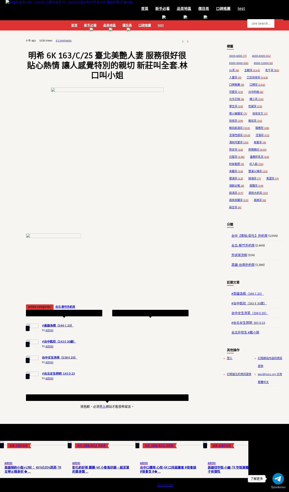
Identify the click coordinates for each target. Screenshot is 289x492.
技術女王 (260, 113)
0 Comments (64, 40)
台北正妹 (236, 99)
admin (49, 330)
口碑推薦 (223, 9)
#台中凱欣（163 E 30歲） (59, 341)
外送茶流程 (239, 255)
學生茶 (236, 106)
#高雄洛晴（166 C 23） (58, 325)
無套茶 (260, 142)
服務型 (262, 128)
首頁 (144, 9)
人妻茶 (235, 77)
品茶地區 (184, 9)
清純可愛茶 (238, 142)
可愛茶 (236, 92)
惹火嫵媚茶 (238, 113)
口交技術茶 (257, 77)
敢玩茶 (255, 121)
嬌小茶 (256, 99)
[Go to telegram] (278, 478)
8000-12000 (263, 63)
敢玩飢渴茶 (239, 128)
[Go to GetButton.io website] (278, 487)
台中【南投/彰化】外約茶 (249, 236)
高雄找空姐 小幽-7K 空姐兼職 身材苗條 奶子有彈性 (237, 470)
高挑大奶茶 (258, 193)
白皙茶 (237, 157)
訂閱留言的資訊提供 (239, 374)
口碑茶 (257, 85)
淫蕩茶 (262, 135)
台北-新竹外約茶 (65, 307)
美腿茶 (236, 171)
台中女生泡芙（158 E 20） (59, 357)
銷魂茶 (254, 178)
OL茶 (234, 70)
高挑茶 (260, 200)
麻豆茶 (235, 207)
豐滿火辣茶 (258, 171)
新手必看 (162, 9)
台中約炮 (255, 92)
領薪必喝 (236, 186)
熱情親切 (257, 150)
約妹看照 (236, 164)
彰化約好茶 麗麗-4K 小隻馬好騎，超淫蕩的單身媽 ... (100, 470)
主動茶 (252, 70)
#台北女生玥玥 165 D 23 (58, 373)
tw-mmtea (165, 485)
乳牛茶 (272, 70)
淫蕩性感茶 (239, 135)
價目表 (203, 9)
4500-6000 (261, 56)
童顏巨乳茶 (259, 157)
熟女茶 (236, 150)
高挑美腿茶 (238, 200)
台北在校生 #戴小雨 (245, 332)
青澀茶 (272, 178)
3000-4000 (238, 56)
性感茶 (255, 106)
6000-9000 (238, 63)
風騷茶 (256, 186)
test (241, 9)
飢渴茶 (236, 193)
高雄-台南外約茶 (243, 265)
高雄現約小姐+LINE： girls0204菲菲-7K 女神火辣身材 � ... (33, 470)
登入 (102, 407)
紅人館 (256, 164)
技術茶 (236, 121)
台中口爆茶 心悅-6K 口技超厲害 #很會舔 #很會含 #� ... (168, 470)
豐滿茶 (236, 178)
